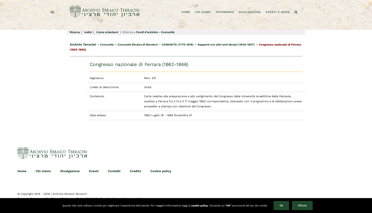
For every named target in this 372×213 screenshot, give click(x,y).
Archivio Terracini (83, 44)
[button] (296, 12)
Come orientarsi (107, 32)
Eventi (94, 171)
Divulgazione (70, 171)
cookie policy (199, 205)
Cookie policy (160, 171)
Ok (281, 205)
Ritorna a (148, 32)
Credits (135, 171)
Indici (88, 32)
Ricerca (75, 32)
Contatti (114, 171)
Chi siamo (43, 171)
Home (21, 171)
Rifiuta (302, 205)
